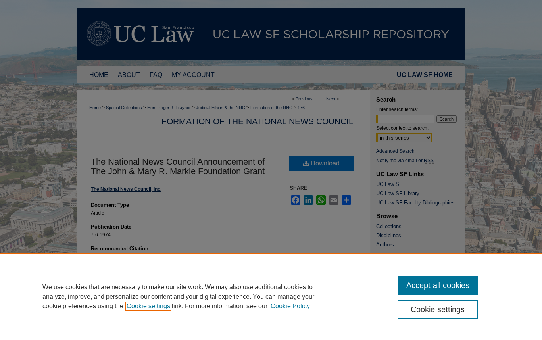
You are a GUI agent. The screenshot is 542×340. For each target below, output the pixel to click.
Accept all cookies (437, 285)
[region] (271, 296)
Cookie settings (148, 306)
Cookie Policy (290, 306)
